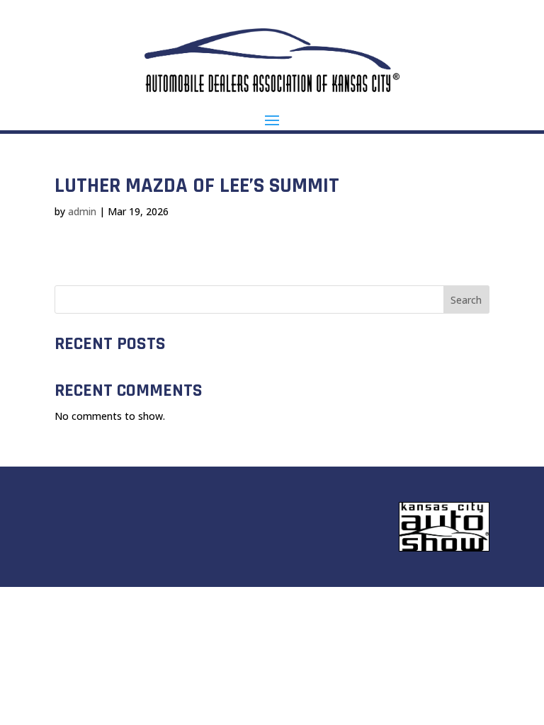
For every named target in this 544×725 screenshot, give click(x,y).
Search (466, 300)
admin (82, 211)
